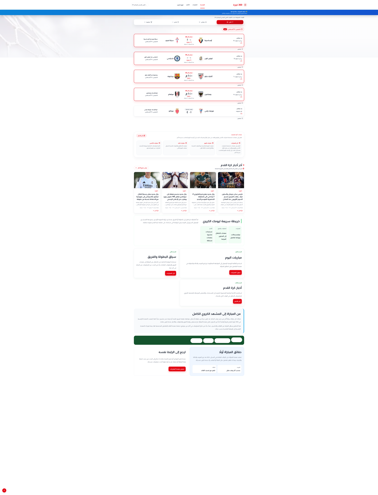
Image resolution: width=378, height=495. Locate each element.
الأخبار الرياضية (196, 341)
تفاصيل (239, 49)
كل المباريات (170, 273)
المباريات (194, 5)
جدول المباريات (235, 272)
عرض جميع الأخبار (142, 168)
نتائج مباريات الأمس (222, 341)
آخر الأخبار (140, 136)
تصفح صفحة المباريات (177, 369)
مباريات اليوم (236, 340)
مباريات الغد (208, 341)
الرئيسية (202, 5)
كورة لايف (180, 5)
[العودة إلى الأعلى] (4, 490)
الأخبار (187, 5)
